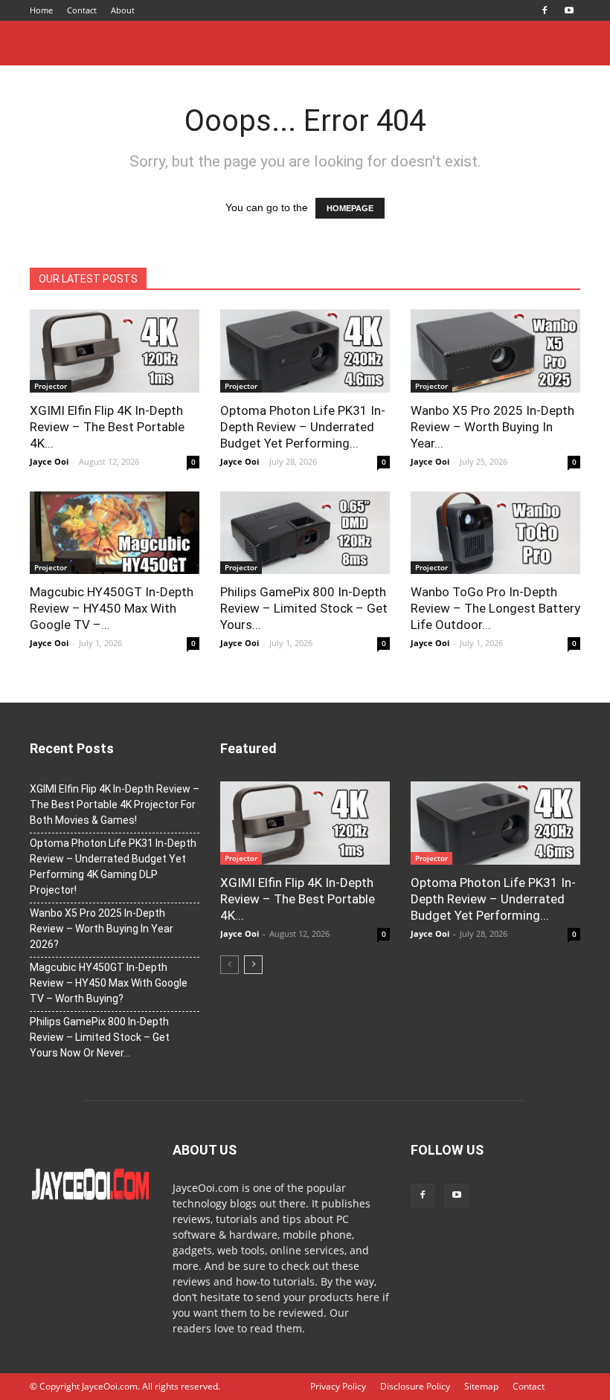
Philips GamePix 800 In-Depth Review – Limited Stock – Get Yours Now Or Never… (100, 1037)
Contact (82, 10)
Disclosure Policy (415, 1386)
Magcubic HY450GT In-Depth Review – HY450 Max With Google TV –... (111, 608)
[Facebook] (544, 10)
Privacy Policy (338, 1386)
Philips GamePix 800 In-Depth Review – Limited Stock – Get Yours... (304, 608)
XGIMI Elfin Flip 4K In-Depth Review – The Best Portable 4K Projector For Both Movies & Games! (114, 804)
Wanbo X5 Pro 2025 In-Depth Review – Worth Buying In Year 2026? (101, 928)
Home (41, 10)
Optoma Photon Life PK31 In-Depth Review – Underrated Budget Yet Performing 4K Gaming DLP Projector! (113, 866)
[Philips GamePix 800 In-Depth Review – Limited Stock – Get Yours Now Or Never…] (305, 533)
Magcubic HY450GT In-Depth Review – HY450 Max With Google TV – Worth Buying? (108, 982)
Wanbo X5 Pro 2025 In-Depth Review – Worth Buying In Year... (492, 427)
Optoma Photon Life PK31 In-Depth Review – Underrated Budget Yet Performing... (302, 427)
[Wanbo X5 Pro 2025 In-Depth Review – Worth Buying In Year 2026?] (495, 351)
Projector (50, 386)
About (123, 10)
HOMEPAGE (350, 208)
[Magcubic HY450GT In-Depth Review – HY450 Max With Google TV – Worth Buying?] (114, 533)
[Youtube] (569, 10)
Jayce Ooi (49, 461)
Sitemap (481, 1386)
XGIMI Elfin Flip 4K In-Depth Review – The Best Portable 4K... (107, 427)
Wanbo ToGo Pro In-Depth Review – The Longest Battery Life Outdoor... (495, 608)
